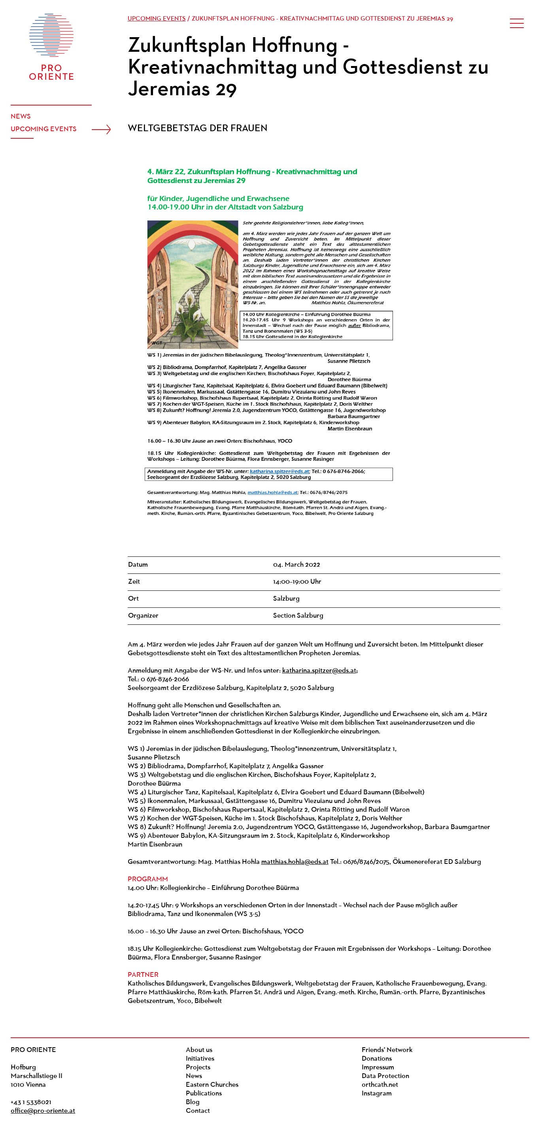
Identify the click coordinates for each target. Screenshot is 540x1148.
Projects (198, 1067)
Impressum (378, 1067)
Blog (193, 1102)
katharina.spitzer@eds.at (319, 671)
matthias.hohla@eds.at (295, 862)
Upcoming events (44, 129)
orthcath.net (380, 1085)
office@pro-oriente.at (43, 1111)
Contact (198, 1111)
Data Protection (385, 1076)
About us (199, 1050)
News (21, 117)
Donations (377, 1059)
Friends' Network (387, 1050)
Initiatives (200, 1059)
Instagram (377, 1093)
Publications (204, 1093)
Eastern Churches (212, 1085)
